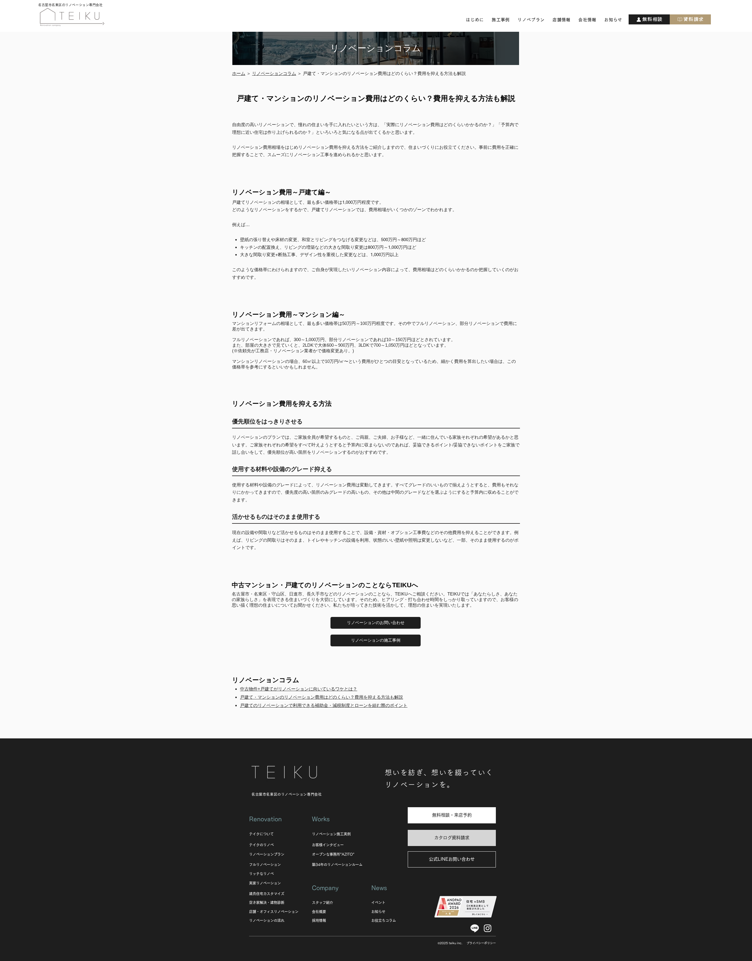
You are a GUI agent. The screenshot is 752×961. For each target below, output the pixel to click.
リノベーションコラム (274, 73)
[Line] (475, 928)
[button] (475, 20)
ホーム (238, 73)
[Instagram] (488, 928)
